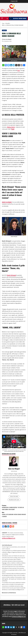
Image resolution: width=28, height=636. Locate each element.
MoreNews (21, 632)
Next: (14, 514)
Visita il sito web (14, 496)
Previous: (13, 507)
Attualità (4, 30)
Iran (18, 70)
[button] (2, 18)
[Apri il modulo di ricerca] (7, 18)
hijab (12, 129)
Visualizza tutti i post (14, 499)
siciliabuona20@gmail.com (19, 616)
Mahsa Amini (11, 127)
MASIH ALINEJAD (7, 202)
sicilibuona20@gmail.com (8, 538)
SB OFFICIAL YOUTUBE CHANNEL (19, 18)
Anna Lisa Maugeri (7, 39)
